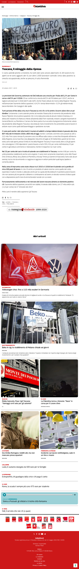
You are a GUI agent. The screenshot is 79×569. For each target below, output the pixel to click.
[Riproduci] (4, 494)
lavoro (8, 202)
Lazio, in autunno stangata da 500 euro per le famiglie (24, 467)
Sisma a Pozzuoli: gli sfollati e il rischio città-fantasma (25, 501)
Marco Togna (5, 292)
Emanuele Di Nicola (45, 406)
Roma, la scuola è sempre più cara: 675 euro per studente (25, 486)
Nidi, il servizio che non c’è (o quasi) (16, 511)
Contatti (4, 2)
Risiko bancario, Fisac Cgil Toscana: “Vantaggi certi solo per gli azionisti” (17, 402)
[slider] (39, 494)
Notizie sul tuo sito (39, 561)
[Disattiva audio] (75, 495)
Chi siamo (39, 554)
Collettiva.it (39, 538)
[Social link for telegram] (77, 2)
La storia (39, 563)
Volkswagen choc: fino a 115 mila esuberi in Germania (25, 289)
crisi (3, 204)
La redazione (12, 2)
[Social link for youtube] (74, 2)
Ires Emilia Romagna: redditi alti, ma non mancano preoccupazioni (18, 454)
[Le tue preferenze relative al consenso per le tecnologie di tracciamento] (75, 565)
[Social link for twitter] (66, 2)
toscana (15, 202)
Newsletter (20, 2)
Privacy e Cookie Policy (39, 565)
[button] (68, 88)
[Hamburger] (3, 7)
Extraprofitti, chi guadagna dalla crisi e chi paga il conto (24, 476)
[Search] (27, 2)
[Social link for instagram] (71, 2)
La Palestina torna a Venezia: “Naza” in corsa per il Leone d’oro (57, 402)
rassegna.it (23, 16)
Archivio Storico (14, 16)
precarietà (10, 204)
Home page (5, 16)
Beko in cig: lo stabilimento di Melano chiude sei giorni (25, 347)
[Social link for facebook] (69, 2)
